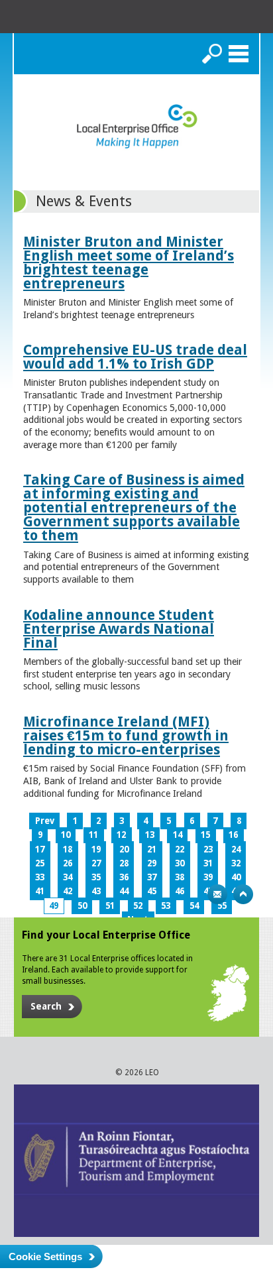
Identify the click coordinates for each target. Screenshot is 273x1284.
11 (93, 835)
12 (121, 835)
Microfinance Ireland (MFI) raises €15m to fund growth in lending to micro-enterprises (126, 735)
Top (243, 894)
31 (208, 863)
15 (205, 835)
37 (151, 877)
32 (236, 863)
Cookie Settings (45, 1256)
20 (124, 849)
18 (67, 849)
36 (124, 877)
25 (39, 863)
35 (96, 877)
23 (208, 849)
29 (151, 863)
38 (179, 877)
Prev (44, 821)
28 (124, 863)
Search (212, 54)
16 (233, 835)
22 (179, 849)
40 (236, 877)
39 (208, 877)
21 (151, 849)
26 (67, 863)
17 (39, 849)
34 (67, 877)
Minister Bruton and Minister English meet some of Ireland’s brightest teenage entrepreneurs (128, 262)
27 (96, 863)
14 (177, 835)
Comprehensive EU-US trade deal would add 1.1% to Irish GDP (135, 356)
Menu (238, 54)
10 (65, 835)
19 (96, 849)
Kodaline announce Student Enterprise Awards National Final (118, 629)
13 (149, 835)
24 (236, 849)
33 (39, 877)
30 (179, 863)
